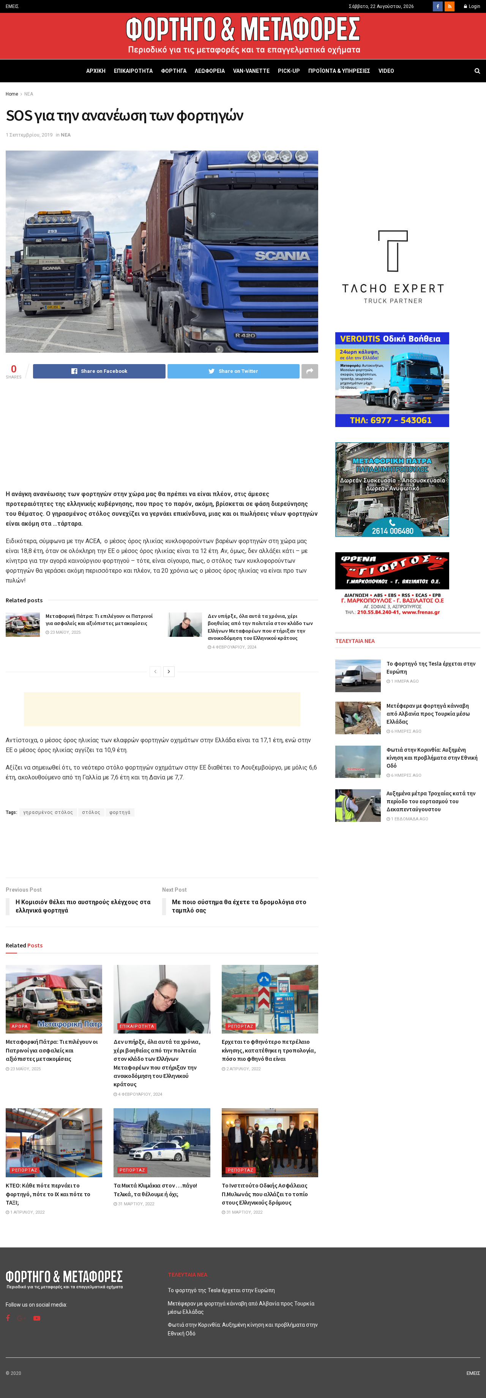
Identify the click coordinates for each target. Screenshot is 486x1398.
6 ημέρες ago (405, 731)
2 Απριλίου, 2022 (242, 1069)
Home (12, 94)
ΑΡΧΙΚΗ (96, 71)
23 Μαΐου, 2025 (64, 632)
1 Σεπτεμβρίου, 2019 (29, 135)
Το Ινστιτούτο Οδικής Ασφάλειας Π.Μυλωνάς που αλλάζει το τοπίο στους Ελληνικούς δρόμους (265, 1193)
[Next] (169, 671)
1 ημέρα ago (404, 681)
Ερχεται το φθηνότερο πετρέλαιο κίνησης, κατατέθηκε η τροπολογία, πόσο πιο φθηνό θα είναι (269, 1050)
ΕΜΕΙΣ (12, 6)
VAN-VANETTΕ (251, 71)
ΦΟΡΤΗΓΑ (173, 71)
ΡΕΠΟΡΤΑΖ (240, 1026)
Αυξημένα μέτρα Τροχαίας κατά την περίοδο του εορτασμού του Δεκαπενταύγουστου (431, 801)
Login (474, 6)
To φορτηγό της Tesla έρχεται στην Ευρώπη (221, 1290)
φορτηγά (120, 812)
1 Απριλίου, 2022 (26, 1212)
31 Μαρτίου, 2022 (135, 1204)
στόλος (91, 812)
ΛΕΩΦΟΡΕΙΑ (210, 71)
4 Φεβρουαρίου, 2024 (233, 647)
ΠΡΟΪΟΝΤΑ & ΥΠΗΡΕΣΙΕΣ (339, 71)
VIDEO (386, 71)
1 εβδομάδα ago (409, 819)
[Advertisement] (162, 709)
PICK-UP (289, 71)
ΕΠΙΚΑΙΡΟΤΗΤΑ (133, 71)
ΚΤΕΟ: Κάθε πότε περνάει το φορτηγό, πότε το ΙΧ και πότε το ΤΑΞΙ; (48, 1193)
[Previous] (155, 671)
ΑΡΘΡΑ (20, 1026)
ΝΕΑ (28, 94)
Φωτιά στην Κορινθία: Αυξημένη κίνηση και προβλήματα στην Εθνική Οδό (432, 757)
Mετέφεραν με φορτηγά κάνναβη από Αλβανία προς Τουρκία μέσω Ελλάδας (428, 713)
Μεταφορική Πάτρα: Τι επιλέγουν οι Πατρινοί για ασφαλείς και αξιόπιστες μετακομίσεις (99, 620)
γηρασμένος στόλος (48, 812)
